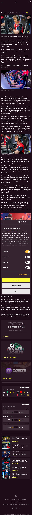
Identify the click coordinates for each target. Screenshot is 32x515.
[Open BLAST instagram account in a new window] (16, 508)
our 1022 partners (12, 231)
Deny (15, 291)
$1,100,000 (6, 389)
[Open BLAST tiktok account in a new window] (19, 508)
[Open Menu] (2, 2)
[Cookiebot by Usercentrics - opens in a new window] (19, 222)
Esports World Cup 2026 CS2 (12, 404)
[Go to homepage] (16, 2)
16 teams (12, 389)
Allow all (16, 280)
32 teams (12, 406)
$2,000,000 (6, 406)
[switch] (27, 257)
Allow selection (16, 285)
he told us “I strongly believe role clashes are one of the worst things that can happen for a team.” (15, 209)
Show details (23, 274)
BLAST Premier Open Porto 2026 (11, 387)
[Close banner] (29, 222)
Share (24, 12)
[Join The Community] (29, 2)
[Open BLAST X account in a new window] (12, 508)
